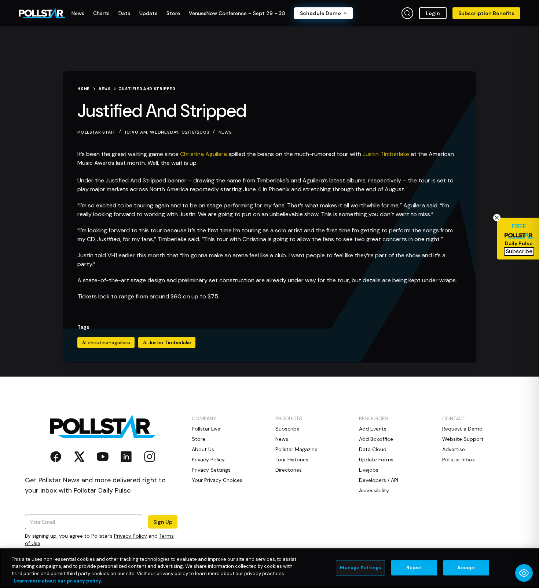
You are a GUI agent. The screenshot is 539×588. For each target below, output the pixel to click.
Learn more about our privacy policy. (58, 580)
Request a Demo (462, 428)
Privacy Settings (211, 470)
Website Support (463, 439)
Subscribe (287, 428)
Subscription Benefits (486, 13)
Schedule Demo (320, 13)
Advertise (453, 449)
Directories (288, 470)
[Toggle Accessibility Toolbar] (524, 572)
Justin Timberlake (386, 154)
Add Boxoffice (376, 439)
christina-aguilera (106, 342)
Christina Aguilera (203, 154)
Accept (466, 568)
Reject (414, 568)
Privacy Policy (130, 536)
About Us (203, 449)
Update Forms (376, 459)
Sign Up (162, 522)
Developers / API (378, 480)
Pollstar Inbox (458, 459)
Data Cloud (372, 449)
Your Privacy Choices (217, 480)
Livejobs (368, 470)
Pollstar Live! (206, 428)
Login (433, 13)
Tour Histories (291, 459)
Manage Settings (360, 568)
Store (198, 439)
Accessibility (374, 490)
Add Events (372, 428)
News (225, 132)
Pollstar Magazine (296, 449)
